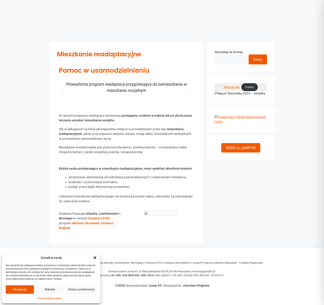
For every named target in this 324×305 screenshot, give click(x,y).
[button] (95, 258)
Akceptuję (20, 289)
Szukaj (257, 59)
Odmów (50, 289)
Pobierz (249, 87)
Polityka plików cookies (49, 298)
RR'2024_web (231, 87)
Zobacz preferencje (81, 289)
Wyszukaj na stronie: (228, 52)
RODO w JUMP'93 (241, 148)
